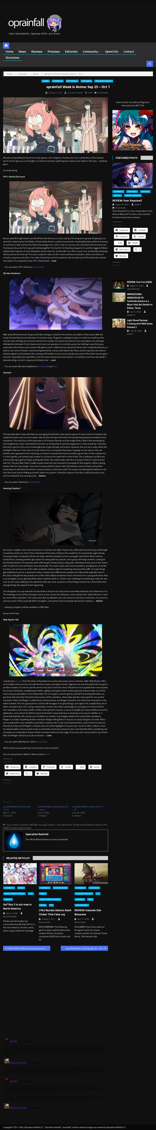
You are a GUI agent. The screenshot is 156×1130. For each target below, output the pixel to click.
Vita (90, 899)
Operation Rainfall (75, 92)
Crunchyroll (38, 267)
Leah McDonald (133, 289)
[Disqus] (55, 992)
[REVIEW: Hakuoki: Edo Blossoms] (91, 873)
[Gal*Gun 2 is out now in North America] (20, 873)
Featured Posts (127, 158)
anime (15, 824)
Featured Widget (104, 81)
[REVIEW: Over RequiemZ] (132, 175)
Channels (57, 81)
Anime (45, 81)
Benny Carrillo (44, 922)
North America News (14, 893)
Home (9, 51)
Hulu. (55, 366)
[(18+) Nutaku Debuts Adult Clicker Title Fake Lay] (55, 873)
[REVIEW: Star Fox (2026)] (118, 285)
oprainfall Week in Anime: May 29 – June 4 (53, 808)
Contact (129, 51)
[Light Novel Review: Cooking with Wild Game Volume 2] (118, 323)
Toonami (14, 827)
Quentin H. (131, 315)
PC (51, 905)
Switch (8, 899)
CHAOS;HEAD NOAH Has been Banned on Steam (28, 948)
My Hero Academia (85, 824)
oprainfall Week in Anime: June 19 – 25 (87, 808)
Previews (54, 51)
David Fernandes (9, 916)
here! (47, 754)
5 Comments (102, 92)
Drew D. (130, 334)
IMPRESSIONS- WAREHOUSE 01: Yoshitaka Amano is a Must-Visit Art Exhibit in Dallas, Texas (139, 301)
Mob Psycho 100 (69, 824)
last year (18, 681)
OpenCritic (112, 51)
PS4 (30, 893)
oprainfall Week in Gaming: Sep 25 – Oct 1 (85, 948)
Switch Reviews (133, 195)
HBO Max (34, 824)
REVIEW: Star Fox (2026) (139, 282)
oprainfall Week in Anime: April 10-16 (17, 808)
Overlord (98, 824)
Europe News (60, 887)
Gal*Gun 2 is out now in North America (17, 906)
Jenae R (138, 204)
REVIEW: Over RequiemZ (127, 200)
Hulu (59, 824)
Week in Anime (25, 827)
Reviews (36, 51)
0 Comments (120, 207)
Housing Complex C (47, 824)
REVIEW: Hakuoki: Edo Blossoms (87, 912)
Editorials (71, 51)
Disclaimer (13, 57)
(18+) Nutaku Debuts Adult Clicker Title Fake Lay (55, 912)
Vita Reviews (82, 905)
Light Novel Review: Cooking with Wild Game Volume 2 (140, 324)
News (22, 51)
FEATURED (86, 81)
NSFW (42, 905)
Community (90, 51)
